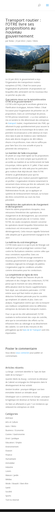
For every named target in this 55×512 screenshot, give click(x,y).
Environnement (12, 446)
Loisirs (8, 471)
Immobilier (10, 463)
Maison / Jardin (11, 475)
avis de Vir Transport (32, 330)
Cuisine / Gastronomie (15, 434)
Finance (8, 454)
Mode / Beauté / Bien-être (16, 483)
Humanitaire (10, 459)
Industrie (9, 467)
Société (8, 491)
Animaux (9, 418)
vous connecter (22, 352)
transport (12, 123)
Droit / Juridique (12, 438)
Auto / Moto (32, 41)
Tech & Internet (12, 500)
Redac (11, 41)
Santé (7, 487)
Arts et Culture (11, 422)
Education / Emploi (13, 442)
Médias (8, 479)
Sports (8, 495)
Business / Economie (14, 430)
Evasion (8, 450)
